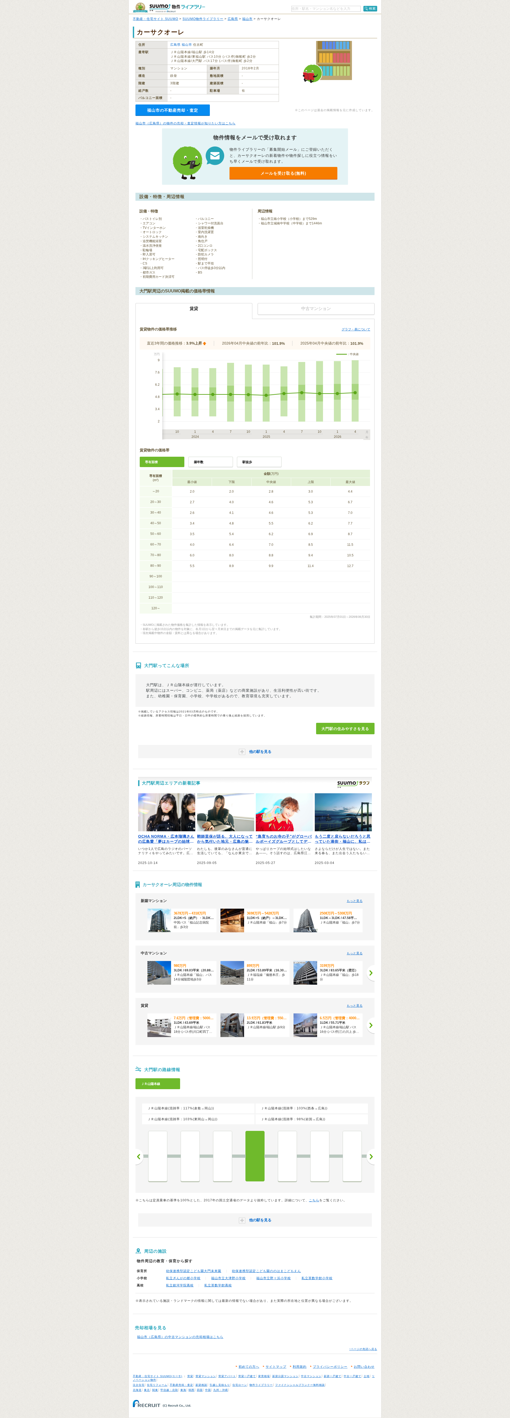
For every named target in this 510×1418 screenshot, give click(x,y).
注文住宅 (138, 1384)
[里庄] (190, 1156)
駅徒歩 (247, 462)
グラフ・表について (356, 329)
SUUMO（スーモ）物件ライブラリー (169, 7)
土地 (366, 1376)
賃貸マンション (206, 1376)
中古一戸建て (352, 1376)
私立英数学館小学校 (317, 1278)
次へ (371, 1156)
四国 (200, 1389)
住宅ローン (239, 1384)
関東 (155, 1389)
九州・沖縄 (220, 1389)
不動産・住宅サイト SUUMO (155, 19)
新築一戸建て (332, 1376)
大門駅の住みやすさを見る (345, 729)
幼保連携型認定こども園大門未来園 (193, 1271)
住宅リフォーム (157, 1384)
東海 (183, 1389)
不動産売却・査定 (181, 1384)
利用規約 (300, 1367)
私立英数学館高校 (218, 1285)
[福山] (320, 1156)
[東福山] (287, 1156)
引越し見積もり (220, 1384)
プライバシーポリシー (330, 1367)
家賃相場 (264, 1376)
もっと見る (355, 901)
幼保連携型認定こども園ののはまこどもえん (266, 1271)
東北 (147, 1389)
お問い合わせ (364, 1367)
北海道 (137, 1389)
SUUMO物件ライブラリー (202, 19)
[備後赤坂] (352, 1156)
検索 (372, 8)
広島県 (233, 19)
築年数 (198, 462)
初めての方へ (249, 1367)
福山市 (247, 19)
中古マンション (311, 1376)
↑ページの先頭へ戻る (363, 1349)
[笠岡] (222, 1156)
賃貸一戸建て (247, 1376)
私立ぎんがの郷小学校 (183, 1278)
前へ (139, 1156)
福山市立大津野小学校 (228, 1278)
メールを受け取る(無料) (283, 173)
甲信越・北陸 (169, 1389)
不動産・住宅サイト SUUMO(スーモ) (157, 1376)
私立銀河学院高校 (180, 1285)
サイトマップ (276, 1367)
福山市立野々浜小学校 (273, 1278)
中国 (208, 1389)
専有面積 (151, 462)
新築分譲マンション (285, 1376)
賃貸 (190, 1376)
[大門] (255, 1156)
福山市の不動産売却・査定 (172, 110)
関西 (191, 1389)
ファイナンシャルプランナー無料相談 (300, 1384)
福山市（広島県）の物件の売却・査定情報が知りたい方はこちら (185, 123)
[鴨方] (157, 1156)
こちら (314, 1200)
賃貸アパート (227, 1376)
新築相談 (201, 1384)
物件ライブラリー (261, 1384)
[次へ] (371, 973)
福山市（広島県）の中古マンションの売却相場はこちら (180, 1337)
